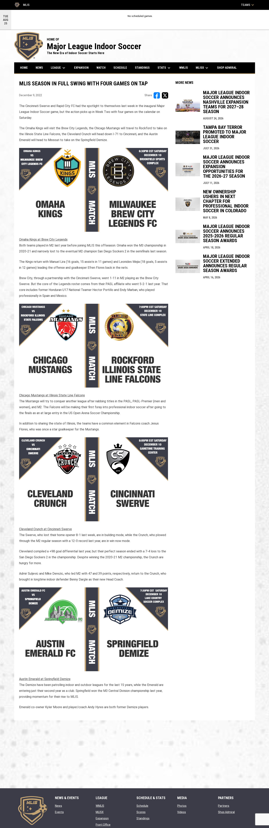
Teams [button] (248, 5)
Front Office (103, 824)
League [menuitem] (58, 68)
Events (59, 812)
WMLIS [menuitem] (185, 67)
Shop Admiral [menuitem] (228, 67)
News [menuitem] (39, 67)
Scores (141, 812)
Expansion (102, 818)
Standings (142, 818)
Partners (223, 805)
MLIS (22, 5)
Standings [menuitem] (142, 67)
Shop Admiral (226, 812)
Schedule (142, 805)
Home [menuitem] (24, 67)
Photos (181, 805)
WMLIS (100, 805)
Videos (181, 812)
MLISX (100, 812)
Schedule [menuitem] (120, 67)
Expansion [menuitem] (81, 67)
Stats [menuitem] (164, 68)
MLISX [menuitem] (202, 68)
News (58, 805)
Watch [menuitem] (101, 67)
